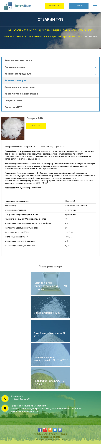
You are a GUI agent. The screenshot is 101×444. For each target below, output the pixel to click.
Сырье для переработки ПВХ (65, 37)
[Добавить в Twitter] (55, 430)
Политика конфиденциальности (50, 440)
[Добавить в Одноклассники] (50, 430)
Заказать (36, 126)
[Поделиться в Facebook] (40, 430)
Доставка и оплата (50, 437)
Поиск (79, 6)
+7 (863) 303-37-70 (20, 399)
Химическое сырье (37, 37)
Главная (8, 37)
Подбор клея (54, 6)
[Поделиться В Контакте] (60, 430)
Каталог (20, 37)
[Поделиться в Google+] (45, 430)
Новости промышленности (25, 412)
